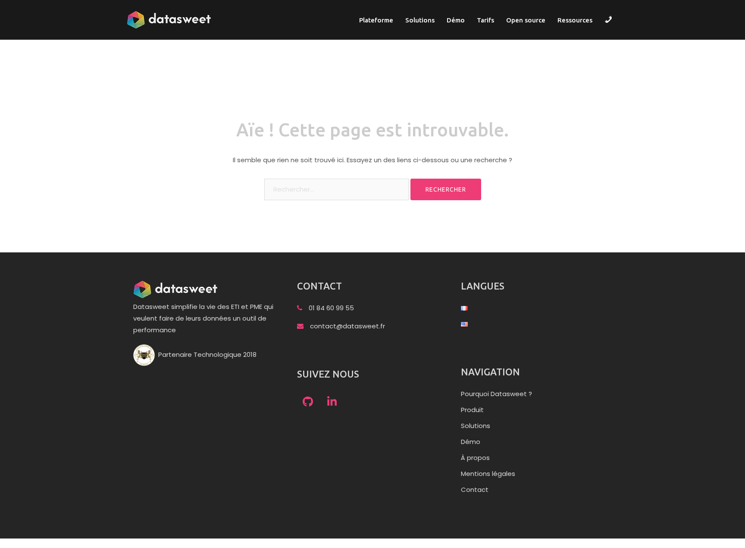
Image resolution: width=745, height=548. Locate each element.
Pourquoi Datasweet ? (496, 393)
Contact (474, 489)
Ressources (574, 20)
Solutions (420, 20)
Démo (456, 20)
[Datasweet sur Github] (308, 402)
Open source (525, 20)
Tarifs (485, 20)
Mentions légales (488, 473)
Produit (472, 409)
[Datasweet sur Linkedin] (332, 402)
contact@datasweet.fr (347, 326)
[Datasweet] (170, 19)
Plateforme (376, 20)
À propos (475, 457)
